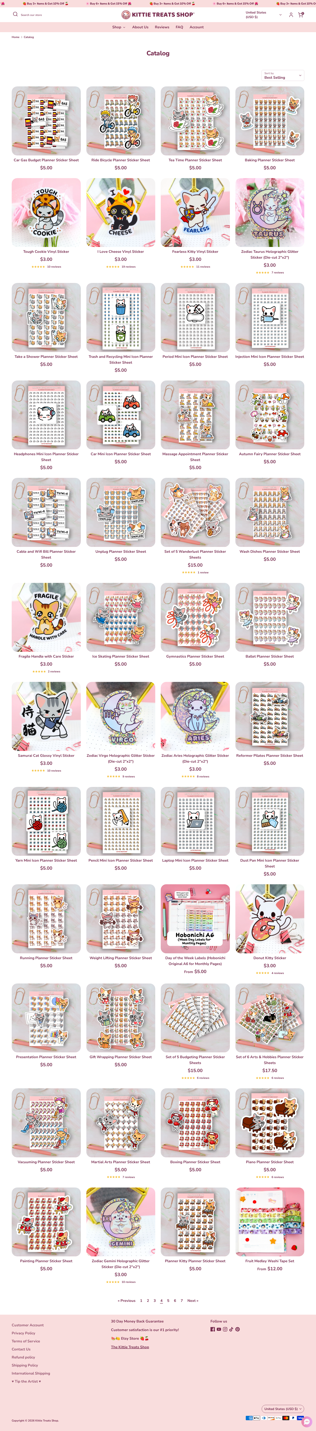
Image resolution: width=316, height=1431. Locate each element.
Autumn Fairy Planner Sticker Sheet (270, 454)
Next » (192, 1300)
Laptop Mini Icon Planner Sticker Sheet (195, 860)
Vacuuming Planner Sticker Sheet (46, 1162)
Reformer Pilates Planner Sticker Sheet (269, 755)
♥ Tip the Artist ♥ (26, 1381)
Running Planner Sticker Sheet (46, 958)
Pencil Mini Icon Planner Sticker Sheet (121, 860)
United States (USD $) (256, 14)
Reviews (162, 27)
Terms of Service (26, 1341)
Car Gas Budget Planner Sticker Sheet (46, 160)
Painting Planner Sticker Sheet (46, 1261)
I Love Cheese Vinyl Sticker (120, 251)
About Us (140, 27)
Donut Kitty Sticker (269, 958)
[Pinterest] (237, 1329)
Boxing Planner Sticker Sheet (195, 1162)
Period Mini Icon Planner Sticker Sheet (195, 356)
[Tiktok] (231, 1329)
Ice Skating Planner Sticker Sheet (120, 656)
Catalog (29, 37)
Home (15, 37)
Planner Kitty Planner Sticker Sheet (195, 1261)
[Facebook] (212, 1329)
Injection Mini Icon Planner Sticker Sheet (269, 356)
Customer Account (28, 1325)
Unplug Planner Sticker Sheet (120, 551)
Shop (117, 27)
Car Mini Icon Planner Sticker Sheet (121, 454)
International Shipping (31, 1373)
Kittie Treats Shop (46, 1420)
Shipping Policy (25, 1365)
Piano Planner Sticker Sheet (270, 1162)
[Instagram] (225, 1329)
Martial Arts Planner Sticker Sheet (120, 1162)
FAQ (179, 27)
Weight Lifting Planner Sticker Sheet (121, 958)
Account (197, 27)
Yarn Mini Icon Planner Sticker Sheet (46, 860)
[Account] (291, 14)
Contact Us (21, 1349)
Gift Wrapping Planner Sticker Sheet (121, 1057)
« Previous (127, 1300)
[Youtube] (219, 1329)
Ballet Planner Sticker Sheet (270, 656)
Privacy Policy (23, 1333)
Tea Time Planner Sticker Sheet (195, 160)
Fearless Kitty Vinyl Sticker (195, 251)
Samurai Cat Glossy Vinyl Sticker (46, 755)
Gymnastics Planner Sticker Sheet (195, 656)
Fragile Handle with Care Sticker (46, 656)
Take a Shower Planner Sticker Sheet (46, 356)
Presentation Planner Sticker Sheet (46, 1057)
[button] (306, 1421)
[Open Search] (15, 14)
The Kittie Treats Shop (130, 1347)
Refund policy (23, 1357)
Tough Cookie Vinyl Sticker (46, 251)
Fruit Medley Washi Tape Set (269, 1261)
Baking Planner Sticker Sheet (270, 160)
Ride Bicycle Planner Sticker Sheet (120, 160)
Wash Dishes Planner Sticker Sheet (270, 551)
